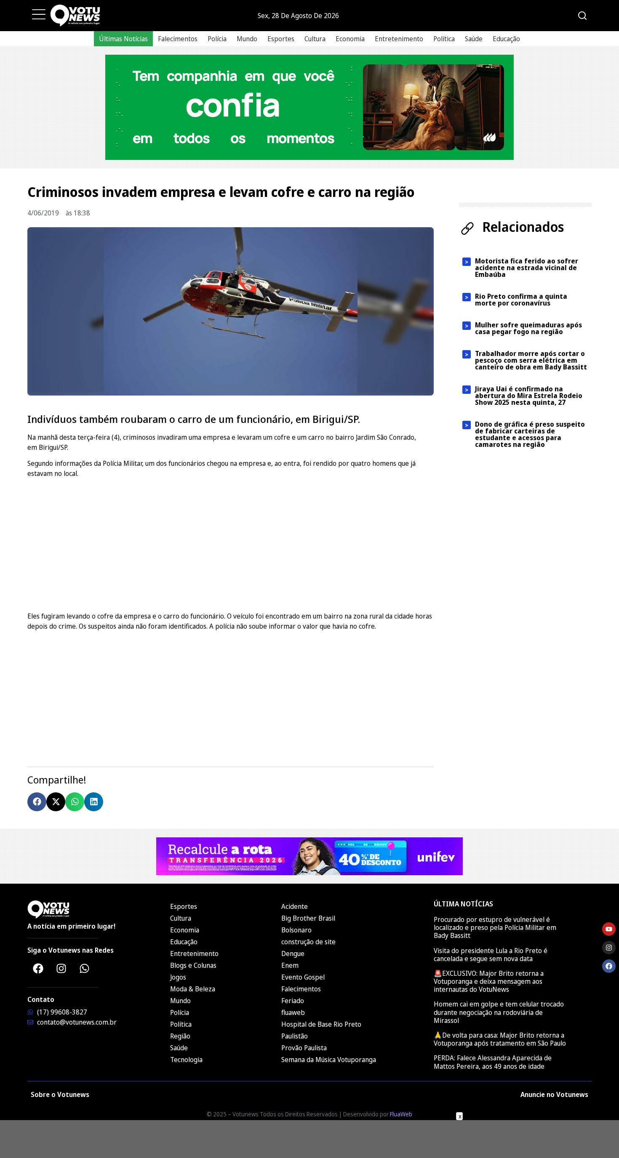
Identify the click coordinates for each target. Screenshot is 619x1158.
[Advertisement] (230, 544)
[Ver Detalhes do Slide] (309, 107)
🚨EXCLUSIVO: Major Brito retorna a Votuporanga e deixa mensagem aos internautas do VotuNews (489, 981)
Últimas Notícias (123, 38)
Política (444, 38)
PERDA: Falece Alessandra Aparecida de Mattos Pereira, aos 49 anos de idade (493, 1061)
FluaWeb (401, 1114)
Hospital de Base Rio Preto (321, 1024)
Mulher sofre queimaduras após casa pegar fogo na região (528, 328)
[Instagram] (61, 968)
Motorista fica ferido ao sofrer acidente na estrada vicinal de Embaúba (526, 267)
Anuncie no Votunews (554, 1094)
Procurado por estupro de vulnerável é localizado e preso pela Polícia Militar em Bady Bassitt (495, 927)
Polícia (217, 38)
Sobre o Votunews (60, 1094)
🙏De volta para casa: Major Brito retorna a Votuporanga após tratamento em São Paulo (500, 1039)
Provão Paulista (304, 1047)
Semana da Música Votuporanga (328, 1059)
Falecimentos (177, 38)
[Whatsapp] (84, 968)
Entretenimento (399, 38)
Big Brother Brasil (308, 918)
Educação (506, 38)
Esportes (280, 38)
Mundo (247, 38)
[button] (36, 801)
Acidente (294, 906)
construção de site (308, 941)
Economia (350, 38)
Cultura (315, 38)
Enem (290, 965)
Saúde (474, 38)
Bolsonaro (296, 930)
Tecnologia (186, 1059)
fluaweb (293, 1012)
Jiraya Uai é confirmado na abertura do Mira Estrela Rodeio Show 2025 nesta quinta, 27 (528, 395)
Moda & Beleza (192, 988)
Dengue (292, 953)
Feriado (292, 1000)
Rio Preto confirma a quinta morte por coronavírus (521, 300)
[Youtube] (609, 929)
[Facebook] (37, 968)
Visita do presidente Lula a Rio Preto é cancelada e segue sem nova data (490, 954)
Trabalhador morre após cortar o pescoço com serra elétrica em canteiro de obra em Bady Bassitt (531, 360)
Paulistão (294, 1036)
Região (180, 1036)
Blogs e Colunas (193, 965)
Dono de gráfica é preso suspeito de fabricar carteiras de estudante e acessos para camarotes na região (530, 434)
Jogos (178, 977)
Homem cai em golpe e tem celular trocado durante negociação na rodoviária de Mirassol (499, 1012)
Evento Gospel (303, 977)
